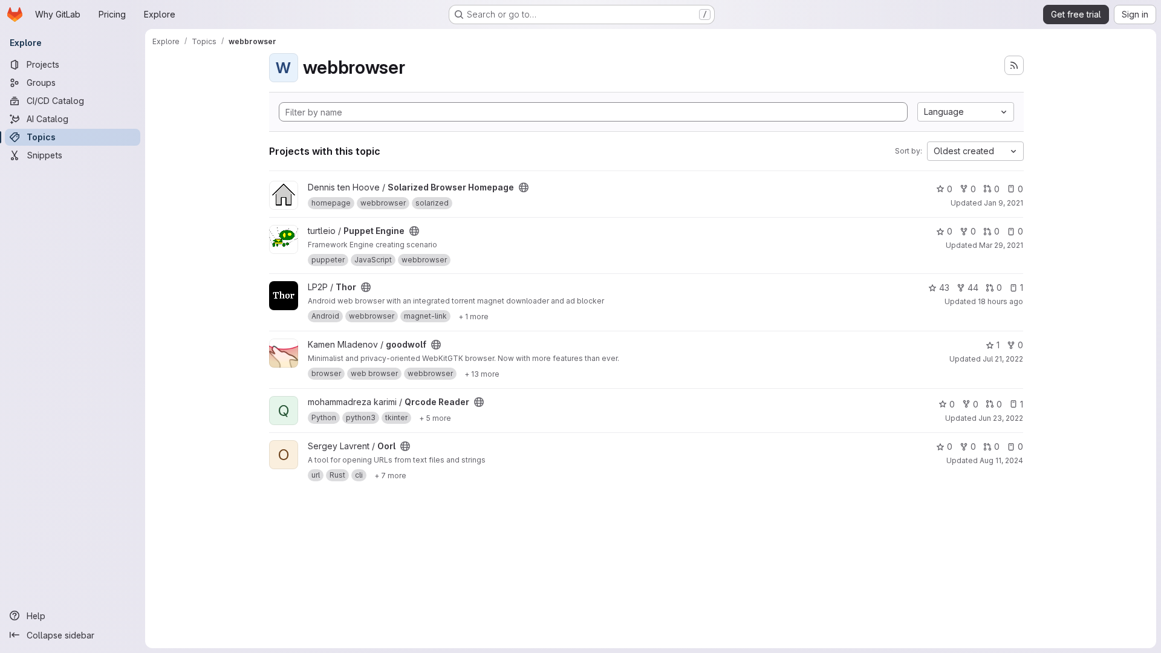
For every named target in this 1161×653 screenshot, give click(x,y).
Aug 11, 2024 (1001, 460)
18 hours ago (1000, 301)
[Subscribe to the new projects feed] (1014, 65)
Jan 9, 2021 (1003, 202)
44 (973, 287)
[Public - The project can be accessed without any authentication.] (523, 187)
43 (944, 287)
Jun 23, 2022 (1000, 418)
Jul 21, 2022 (1003, 358)
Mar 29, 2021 (1001, 245)
